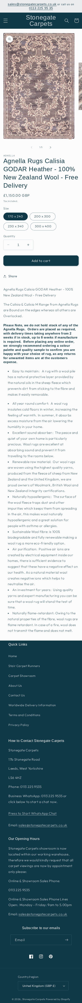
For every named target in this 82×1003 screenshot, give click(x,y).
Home (12, 656)
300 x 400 (43, 226)
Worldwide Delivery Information (32, 705)
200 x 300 (42, 216)
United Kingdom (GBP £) (38, 986)
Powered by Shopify (58, 999)
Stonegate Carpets (33, 999)
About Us (15, 686)
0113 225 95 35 (41, 8)
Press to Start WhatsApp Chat (32, 813)
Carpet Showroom (21, 676)
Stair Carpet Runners (24, 666)
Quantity (9, 236)
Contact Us (16, 695)
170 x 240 (15, 216)
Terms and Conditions (24, 715)
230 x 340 (16, 226)
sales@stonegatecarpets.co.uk (32, 4)
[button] (5, 20)
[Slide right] (50, 147)
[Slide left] (31, 147)
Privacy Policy (18, 725)
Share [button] (12, 276)
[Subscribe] (66, 940)
